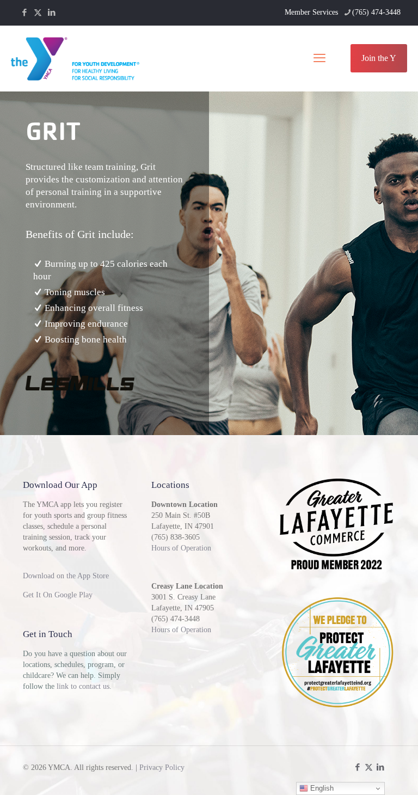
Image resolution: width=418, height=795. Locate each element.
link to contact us (83, 686)
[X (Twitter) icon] (38, 12)
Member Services (311, 12)
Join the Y (378, 58)
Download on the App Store (66, 576)
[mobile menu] (319, 58)
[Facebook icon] (24, 12)
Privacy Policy (162, 767)
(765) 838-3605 (175, 537)
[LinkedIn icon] (51, 12)
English (321, 788)
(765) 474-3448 (376, 12)
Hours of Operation (181, 548)
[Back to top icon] (365, 772)
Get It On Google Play (58, 595)
